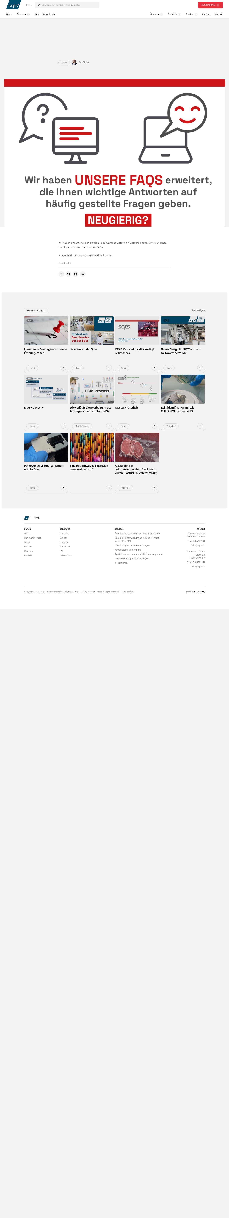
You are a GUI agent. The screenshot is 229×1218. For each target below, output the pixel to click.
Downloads (65, 547)
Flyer (67, 247)
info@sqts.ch (198, 545)
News (27, 542)
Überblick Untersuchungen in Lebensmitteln (137, 534)
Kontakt (28, 555)
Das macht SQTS (33, 538)
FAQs (100, 247)
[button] (29, 5)
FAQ (62, 551)
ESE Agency (199, 592)
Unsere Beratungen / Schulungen (131, 559)
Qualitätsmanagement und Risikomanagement (138, 554)
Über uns (28, 551)
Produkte (64, 542)
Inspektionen (121, 563)
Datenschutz (66, 555)
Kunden (63, 538)
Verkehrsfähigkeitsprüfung (127, 550)
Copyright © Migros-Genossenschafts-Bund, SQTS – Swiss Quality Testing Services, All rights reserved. (71, 592)
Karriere (28, 547)
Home (27, 534)
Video (98, 255)
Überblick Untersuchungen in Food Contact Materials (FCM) (136, 539)
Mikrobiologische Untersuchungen (132, 545)
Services (64, 534)
